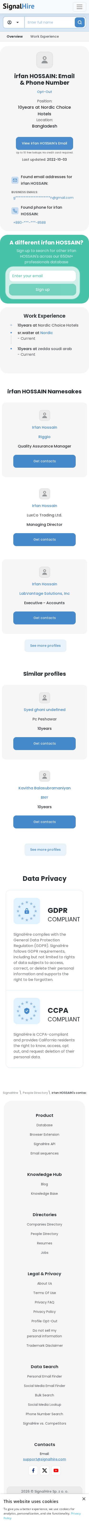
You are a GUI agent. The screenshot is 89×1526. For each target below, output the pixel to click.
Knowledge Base (44, 1193)
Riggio (44, 436)
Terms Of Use (44, 1292)
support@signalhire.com (44, 1459)
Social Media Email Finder (44, 1385)
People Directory (44, 1233)
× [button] (83, 1499)
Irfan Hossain (44, 427)
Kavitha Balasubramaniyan (45, 788)
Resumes (44, 1243)
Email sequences (45, 1153)
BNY (44, 797)
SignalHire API (44, 1144)
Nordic (46, 333)
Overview (15, 36)
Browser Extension (44, 1134)
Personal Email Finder (44, 1376)
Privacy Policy (44, 1311)
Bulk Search (44, 1395)
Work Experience (44, 36)
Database (45, 1125)
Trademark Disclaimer (44, 1345)
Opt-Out (44, 91)
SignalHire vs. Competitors (44, 1423)
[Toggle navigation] (79, 7)
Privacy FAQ (44, 1302)
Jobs (44, 1252)
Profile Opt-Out (44, 1321)
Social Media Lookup (44, 1404)
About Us (44, 1283)
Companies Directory (44, 1224)
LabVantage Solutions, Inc (44, 593)
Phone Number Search (44, 1414)
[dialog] (44, 1510)
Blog (44, 1184)
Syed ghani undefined (45, 709)
